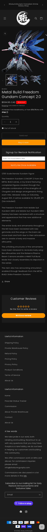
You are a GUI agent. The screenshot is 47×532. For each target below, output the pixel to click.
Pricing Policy (11, 359)
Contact (8, 417)
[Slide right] (44, 80)
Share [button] (7, 281)
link (25, 476)
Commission (11, 406)
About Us (9, 380)
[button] (4, 18)
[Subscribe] (39, 495)
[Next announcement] (42, 5)
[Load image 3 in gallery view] (35, 79)
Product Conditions (14, 370)
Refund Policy (11, 353)
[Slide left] (2, 80)
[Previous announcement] (4, 5)
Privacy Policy (11, 364)
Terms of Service (12, 375)
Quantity (5, 116)
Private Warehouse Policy (16, 348)
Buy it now (23, 142)
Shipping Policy (12, 343)
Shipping (5, 105)
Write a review (23, 315)
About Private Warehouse (16, 412)
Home (7, 395)
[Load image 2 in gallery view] (23, 79)
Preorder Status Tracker (16, 401)
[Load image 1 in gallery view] (11, 79)
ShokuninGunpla (27, 531)
